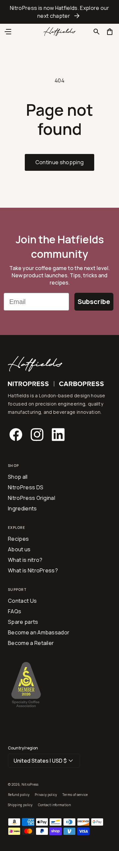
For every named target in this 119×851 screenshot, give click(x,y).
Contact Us (22, 600)
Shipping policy (20, 805)
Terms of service (75, 794)
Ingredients (22, 508)
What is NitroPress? (33, 570)
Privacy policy (46, 794)
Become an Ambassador (38, 632)
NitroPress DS (25, 487)
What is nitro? (25, 559)
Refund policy (18, 794)
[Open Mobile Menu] (8, 32)
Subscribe (94, 301)
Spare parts (23, 621)
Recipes (18, 538)
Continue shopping (59, 162)
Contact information (54, 805)
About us (19, 549)
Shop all (18, 476)
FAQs (14, 611)
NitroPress (30, 784)
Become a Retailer (31, 643)
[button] (96, 32)
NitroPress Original (31, 497)
